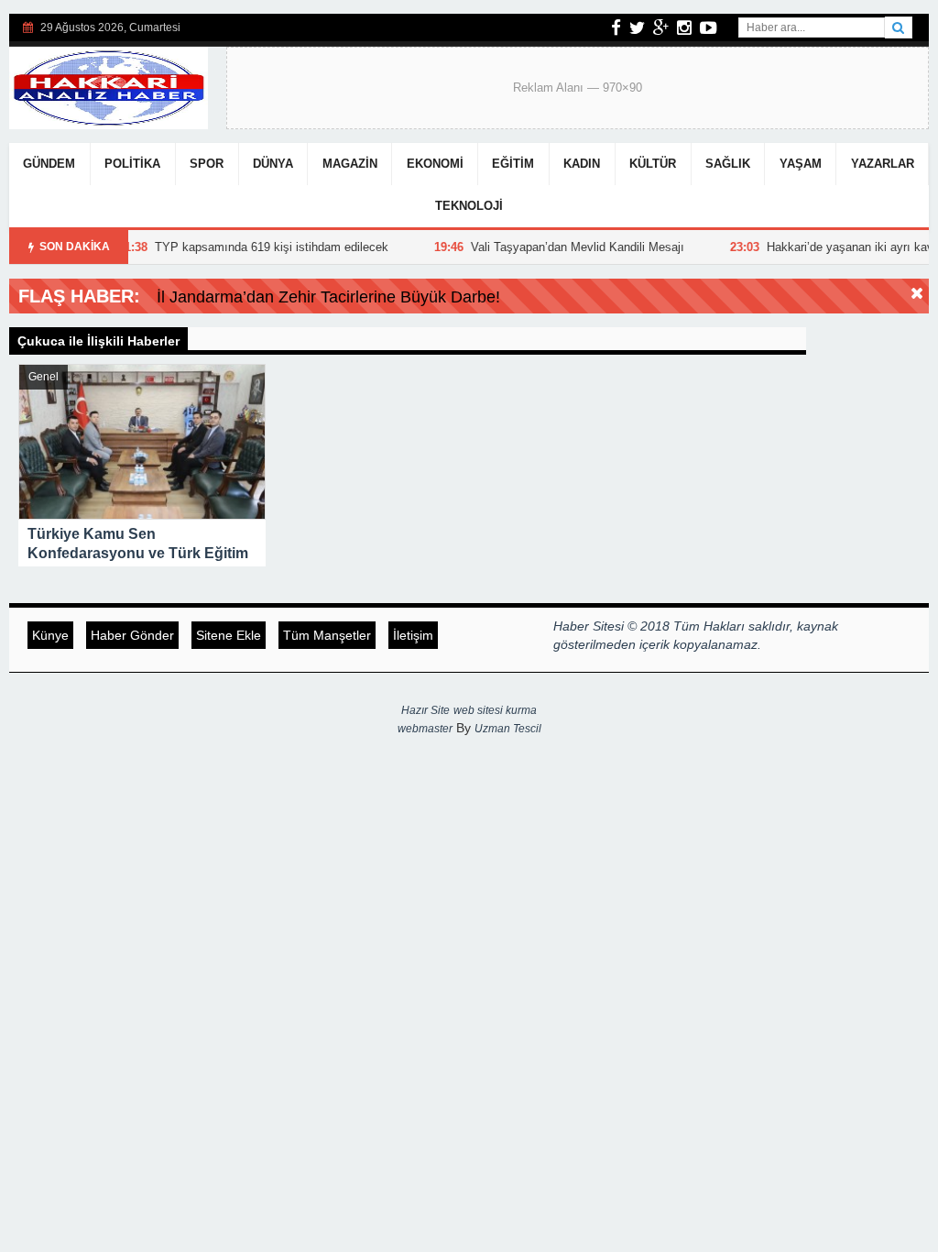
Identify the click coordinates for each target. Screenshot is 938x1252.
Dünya (273, 163)
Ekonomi (435, 163)
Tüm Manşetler (327, 635)
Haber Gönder (132, 635)
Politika (132, 163)
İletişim (413, 635)
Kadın (581, 163)
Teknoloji (469, 206)
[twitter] (637, 27)
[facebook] (616, 27)
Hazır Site (425, 710)
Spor (207, 163)
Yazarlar (882, 163)
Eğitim (513, 163)
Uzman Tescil (507, 728)
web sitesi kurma (495, 710)
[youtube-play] (708, 27)
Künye (50, 635)
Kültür (652, 163)
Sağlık (727, 163)
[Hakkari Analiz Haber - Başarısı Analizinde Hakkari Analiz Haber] (108, 85)
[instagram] (684, 27)
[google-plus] (661, 27)
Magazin (349, 163)
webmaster (425, 728)
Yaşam (801, 163)
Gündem (49, 163)
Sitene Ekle (228, 635)
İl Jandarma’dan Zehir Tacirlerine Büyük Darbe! (328, 297)
